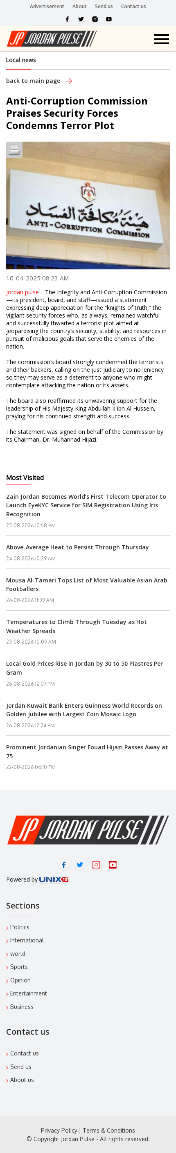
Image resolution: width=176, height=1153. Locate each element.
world (17, 953)
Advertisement (47, 6)
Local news (21, 59)
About (79, 6)
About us (22, 1079)
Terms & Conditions (109, 1130)
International (27, 940)
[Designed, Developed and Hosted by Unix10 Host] (53, 879)
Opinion (20, 980)
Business (22, 1006)
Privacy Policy (59, 1130)
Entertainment (28, 993)
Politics (19, 927)
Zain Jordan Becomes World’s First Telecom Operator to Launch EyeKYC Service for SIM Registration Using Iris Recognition (86, 505)
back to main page (34, 80)
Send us (104, 6)
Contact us (133, 6)
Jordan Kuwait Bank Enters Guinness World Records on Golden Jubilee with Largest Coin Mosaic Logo (84, 710)
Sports (19, 966)
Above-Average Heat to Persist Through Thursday (77, 547)
